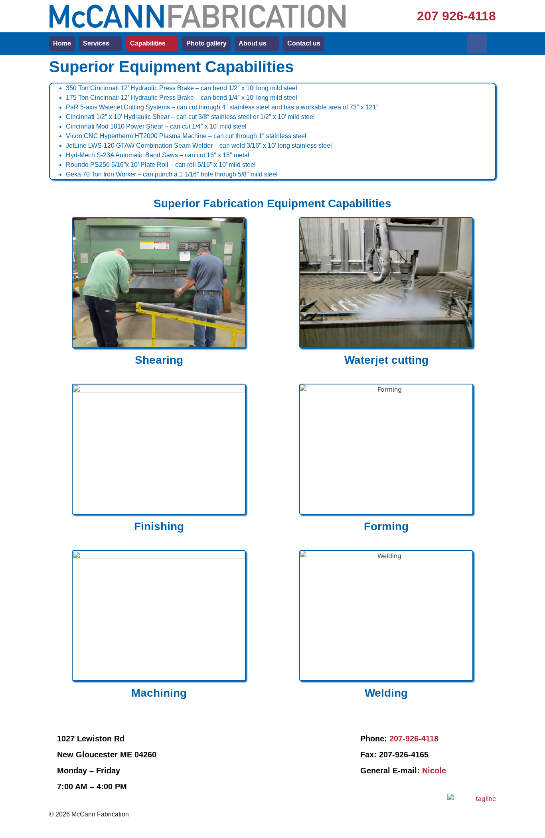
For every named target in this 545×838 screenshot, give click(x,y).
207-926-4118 (413, 738)
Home (62, 43)
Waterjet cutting (386, 360)
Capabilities (148, 43)
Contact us (303, 43)
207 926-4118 (456, 16)
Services (96, 43)
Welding (386, 693)
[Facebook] (477, 43)
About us (253, 43)
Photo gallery (206, 43)
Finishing (159, 526)
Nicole (434, 770)
